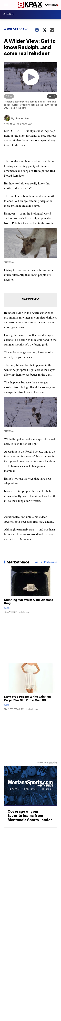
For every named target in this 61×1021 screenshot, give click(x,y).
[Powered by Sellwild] (52, 762)
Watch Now (51, 5)
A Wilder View (16, 29)
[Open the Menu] (6, 5)
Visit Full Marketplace (46, 562)
